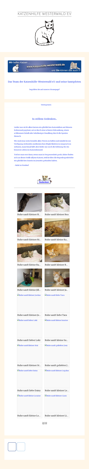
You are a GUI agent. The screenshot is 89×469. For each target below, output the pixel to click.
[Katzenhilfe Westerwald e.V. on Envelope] (21, 446)
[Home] (38, 105)
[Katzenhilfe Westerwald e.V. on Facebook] (12, 446)
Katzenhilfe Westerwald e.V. (45, 14)
